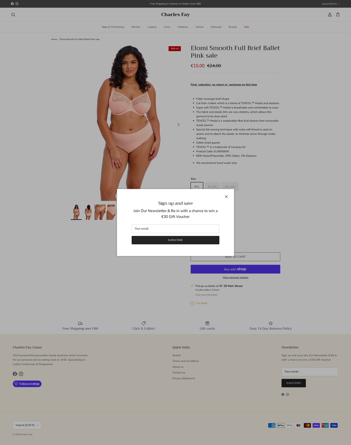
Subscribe (175, 240)
